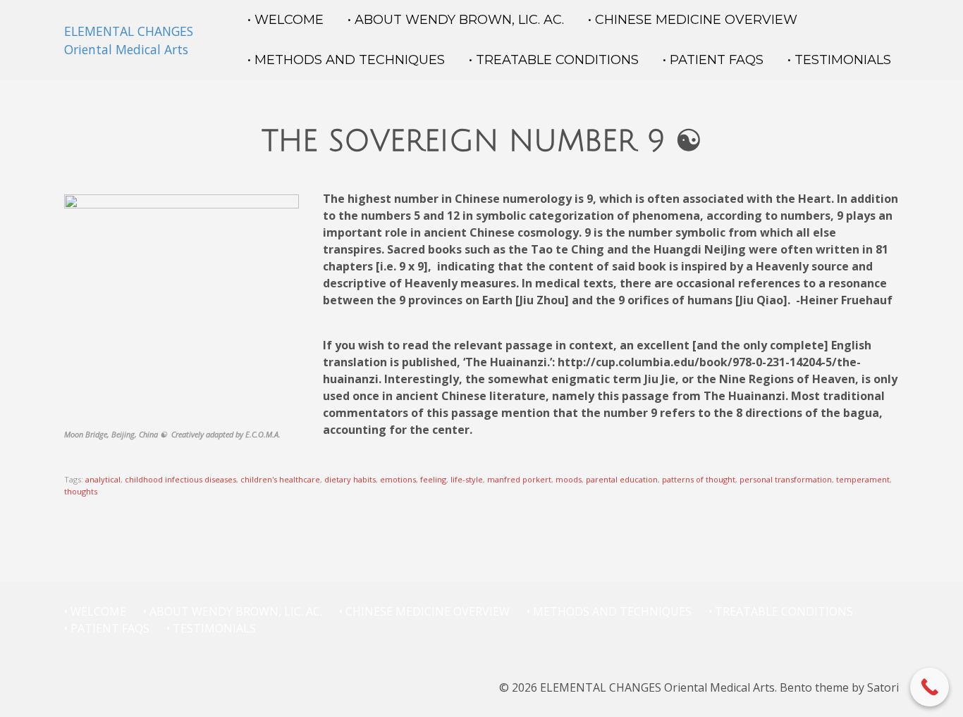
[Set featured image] (181, 310)
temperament (863, 479)
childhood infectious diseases (180, 479)
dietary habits (350, 479)
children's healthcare (280, 479)
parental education (622, 479)
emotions (398, 479)
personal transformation (786, 479)
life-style (466, 479)
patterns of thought (698, 479)
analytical (103, 479)
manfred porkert (519, 479)
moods (569, 479)
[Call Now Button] (929, 687)
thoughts (80, 491)
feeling (433, 479)
